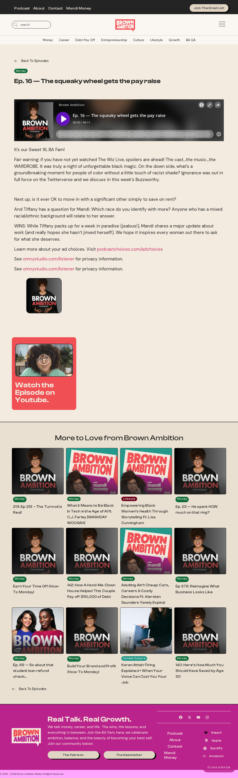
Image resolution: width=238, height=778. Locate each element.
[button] (44, 360)
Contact (55, 8)
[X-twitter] (189, 717)
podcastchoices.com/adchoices (130, 249)
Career (64, 40)
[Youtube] (198, 717)
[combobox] (31, 25)
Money (48, 40)
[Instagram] (207, 717)
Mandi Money (78, 8)
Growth (174, 40)
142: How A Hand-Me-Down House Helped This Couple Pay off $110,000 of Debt (91, 591)
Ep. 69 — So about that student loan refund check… (33, 671)
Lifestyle (156, 40)
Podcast (22, 8)
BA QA (190, 40)
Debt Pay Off (85, 40)
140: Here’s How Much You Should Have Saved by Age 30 (199, 671)
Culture (138, 40)
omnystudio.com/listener (48, 259)
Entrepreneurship (114, 40)
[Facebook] (180, 717)
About (39, 8)
